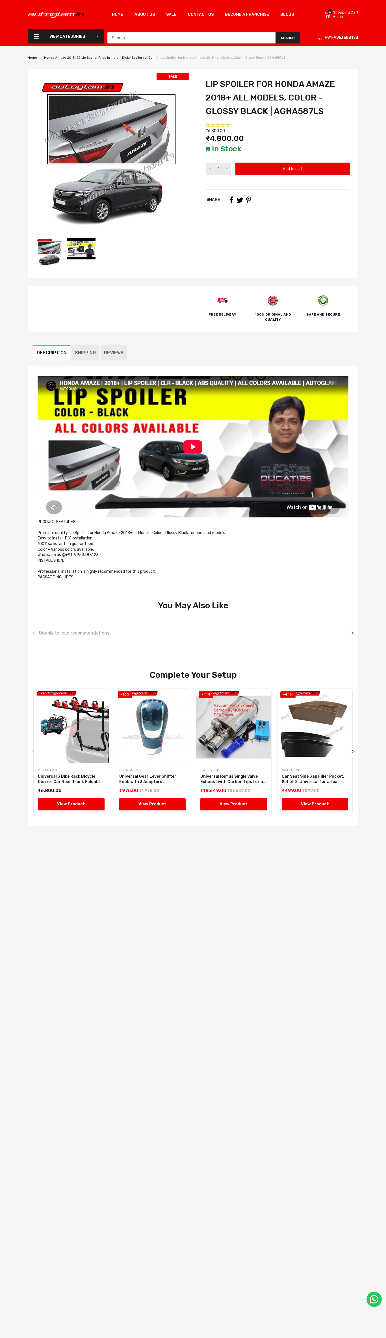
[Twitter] (240, 199)
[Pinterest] (248, 199)
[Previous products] (33, 633)
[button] (218, 125)
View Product (71, 804)
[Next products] (352, 633)
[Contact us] (374, 1299)
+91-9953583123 (341, 37)
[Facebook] (231, 199)
